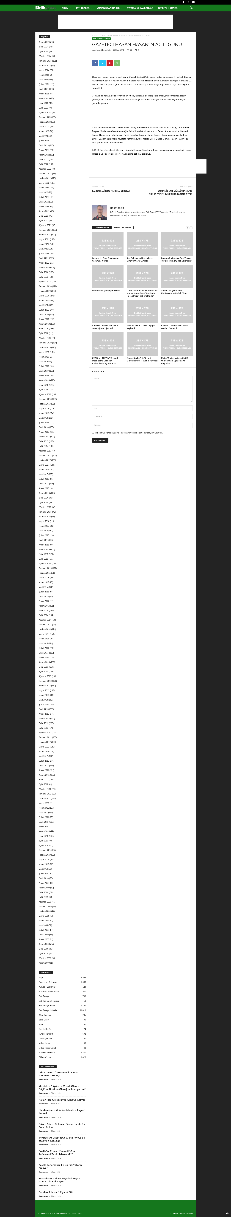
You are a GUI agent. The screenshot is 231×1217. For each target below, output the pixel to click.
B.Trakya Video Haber (49, 991)
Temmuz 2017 (45, 455)
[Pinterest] (110, 63)
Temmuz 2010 (45, 850)
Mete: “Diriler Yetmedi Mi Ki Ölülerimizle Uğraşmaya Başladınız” (174, 361)
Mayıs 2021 (44, 239)
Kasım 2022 (44, 155)
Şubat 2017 (44, 479)
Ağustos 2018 (45, 394)
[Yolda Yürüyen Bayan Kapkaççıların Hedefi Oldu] (177, 276)
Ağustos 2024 (45, 56)
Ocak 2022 (44, 202)
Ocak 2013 (44, 709)
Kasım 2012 (44, 718)
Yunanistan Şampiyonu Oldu (106, 290)
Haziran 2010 (45, 855)
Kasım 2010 (44, 831)
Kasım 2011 (44, 775)
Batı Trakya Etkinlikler (49, 1001)
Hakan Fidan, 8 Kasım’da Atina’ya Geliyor (62, 1099)
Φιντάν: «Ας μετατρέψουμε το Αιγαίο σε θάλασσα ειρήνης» (62, 1139)
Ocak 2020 (44, 314)
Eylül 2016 (43, 502)
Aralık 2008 (44, 939)
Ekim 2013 (43, 667)
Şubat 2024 (44, 84)
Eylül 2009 (43, 897)
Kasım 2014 (44, 606)
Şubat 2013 (44, 704)
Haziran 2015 (45, 573)
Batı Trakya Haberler (110, 35)
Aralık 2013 (44, 657)
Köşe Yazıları (45, 1015)
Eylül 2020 (43, 277)
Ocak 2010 (44, 878)
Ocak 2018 (44, 427)
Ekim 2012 (43, 723)
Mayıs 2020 (44, 296)
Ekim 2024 (43, 47)
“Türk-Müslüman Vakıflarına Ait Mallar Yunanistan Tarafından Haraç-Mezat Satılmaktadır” (142, 293)
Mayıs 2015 (44, 577)
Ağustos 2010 (45, 845)
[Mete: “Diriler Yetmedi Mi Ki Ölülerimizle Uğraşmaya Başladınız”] (177, 344)
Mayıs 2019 (44, 352)
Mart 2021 (43, 249)
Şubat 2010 (44, 873)
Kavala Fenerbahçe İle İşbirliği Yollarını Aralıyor (60, 1166)
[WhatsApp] (117, 63)
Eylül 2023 (43, 108)
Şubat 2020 (44, 310)
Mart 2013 (43, 700)
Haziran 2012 (45, 742)
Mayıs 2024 (44, 70)
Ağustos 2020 (45, 281)
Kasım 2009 (44, 888)
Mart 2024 (43, 79)
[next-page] (191, 227)
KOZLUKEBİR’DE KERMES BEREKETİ (111, 190)
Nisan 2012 (44, 751)
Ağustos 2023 (45, 112)
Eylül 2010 (43, 841)
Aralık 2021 (44, 206)
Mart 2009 (43, 925)
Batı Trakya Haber (47, 1005)
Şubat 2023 (44, 141)
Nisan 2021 (44, 244)
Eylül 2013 (43, 671)
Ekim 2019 (43, 328)
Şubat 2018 (44, 422)
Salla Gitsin (44, 1020)
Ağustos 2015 (45, 563)
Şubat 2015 (44, 592)
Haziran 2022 (45, 178)
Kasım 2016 (44, 493)
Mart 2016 (43, 530)
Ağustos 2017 (45, 451)
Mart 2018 (43, 418)
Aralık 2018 (44, 375)
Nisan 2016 (44, 526)
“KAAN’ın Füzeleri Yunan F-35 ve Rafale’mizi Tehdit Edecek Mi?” (57, 1153)
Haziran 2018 (45, 404)
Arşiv (65, 7)
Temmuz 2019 (45, 343)
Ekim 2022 (43, 159)
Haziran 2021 (45, 235)
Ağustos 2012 (45, 733)
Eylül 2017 (43, 446)
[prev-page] (187, 227)
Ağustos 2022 (45, 169)
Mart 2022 (43, 192)
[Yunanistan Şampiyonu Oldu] (108, 276)
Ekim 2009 (43, 892)
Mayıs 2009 (44, 916)
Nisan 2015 (44, 582)
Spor (41, 1024)
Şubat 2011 (44, 817)
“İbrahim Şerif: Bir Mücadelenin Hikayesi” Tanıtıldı (62, 1112)
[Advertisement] (115, 22)
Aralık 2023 (44, 94)
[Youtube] (193, 2)
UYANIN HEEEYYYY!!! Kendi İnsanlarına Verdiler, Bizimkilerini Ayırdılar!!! (105, 361)
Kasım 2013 (44, 662)
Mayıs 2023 (44, 126)
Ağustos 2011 (45, 789)
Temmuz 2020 (45, 286)
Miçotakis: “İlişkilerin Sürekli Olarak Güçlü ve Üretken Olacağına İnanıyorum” (62, 1088)
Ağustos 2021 (45, 225)
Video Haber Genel (47, 1048)
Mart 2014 (43, 643)
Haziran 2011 (44, 798)
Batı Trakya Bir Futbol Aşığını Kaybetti (141, 327)
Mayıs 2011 (44, 803)
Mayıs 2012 (44, 747)
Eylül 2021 (43, 220)
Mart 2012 (43, 756)
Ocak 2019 (44, 371)
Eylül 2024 (43, 51)
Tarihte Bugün (45, 1029)
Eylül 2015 (43, 559)
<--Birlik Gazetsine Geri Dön (181, 1213)
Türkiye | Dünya (168, 7)
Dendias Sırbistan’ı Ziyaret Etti (56, 1192)
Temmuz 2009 (45, 906)
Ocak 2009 (44, 935)
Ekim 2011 (43, 779)
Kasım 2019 (44, 324)
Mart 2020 (43, 305)
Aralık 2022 (44, 150)
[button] (191, 8)
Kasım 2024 (44, 42)
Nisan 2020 (44, 300)
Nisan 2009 (44, 920)
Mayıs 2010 (44, 859)
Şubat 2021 (44, 253)
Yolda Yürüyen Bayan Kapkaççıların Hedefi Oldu (174, 292)
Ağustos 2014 (45, 620)
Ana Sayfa (95, 35)
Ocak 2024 (44, 89)
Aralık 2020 (44, 263)
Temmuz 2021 (45, 230)
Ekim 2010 (43, 836)
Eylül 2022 (43, 164)
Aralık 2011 (44, 770)
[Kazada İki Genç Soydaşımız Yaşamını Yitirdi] (108, 244)
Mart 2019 (43, 361)
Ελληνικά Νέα (45, 1057)
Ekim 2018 (43, 385)
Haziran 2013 (45, 686)
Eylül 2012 (43, 728)
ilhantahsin (106, 50)
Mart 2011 (43, 812)
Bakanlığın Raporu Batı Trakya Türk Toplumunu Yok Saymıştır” (176, 259)
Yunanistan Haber (108, 7)
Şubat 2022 (44, 197)
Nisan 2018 (44, 413)
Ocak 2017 (44, 484)
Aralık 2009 (44, 883)
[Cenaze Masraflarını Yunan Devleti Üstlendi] (177, 311)
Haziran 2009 (45, 911)
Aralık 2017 (44, 432)
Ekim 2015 (43, 554)
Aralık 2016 (44, 488)
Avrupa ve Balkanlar (140, 7)
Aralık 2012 (44, 714)
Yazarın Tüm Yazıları (122, 227)
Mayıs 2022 (44, 183)
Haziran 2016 (45, 516)
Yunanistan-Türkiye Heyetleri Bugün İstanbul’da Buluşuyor (59, 1180)
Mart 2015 (43, 587)
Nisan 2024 (44, 75)
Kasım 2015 (44, 549)
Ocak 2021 (44, 258)
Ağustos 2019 (45, 338)
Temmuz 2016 (45, 512)
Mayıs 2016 (44, 521)
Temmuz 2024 (45, 61)
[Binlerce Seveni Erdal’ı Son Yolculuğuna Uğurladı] (108, 311)
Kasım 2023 (44, 98)
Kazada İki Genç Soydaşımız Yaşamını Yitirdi (105, 259)
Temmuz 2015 (45, 568)
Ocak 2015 (44, 596)
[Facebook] (184, 2)
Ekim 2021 (43, 216)
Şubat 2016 (44, 535)
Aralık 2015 (44, 545)
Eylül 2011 (43, 784)
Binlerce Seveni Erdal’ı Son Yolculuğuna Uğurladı (105, 327)
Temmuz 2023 (45, 117)
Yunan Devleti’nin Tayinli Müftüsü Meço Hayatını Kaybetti (142, 359)
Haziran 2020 (45, 291)
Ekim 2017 (43, 441)
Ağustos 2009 (45, 902)
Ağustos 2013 (45, 676)
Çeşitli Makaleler (102, 227)
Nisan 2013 (44, 695)
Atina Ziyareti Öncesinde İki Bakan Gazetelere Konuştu (58, 1074)
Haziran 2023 (45, 122)
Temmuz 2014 (45, 624)
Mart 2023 (43, 136)
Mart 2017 (43, 474)
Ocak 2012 (44, 765)
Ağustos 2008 (45, 958)
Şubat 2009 (44, 930)
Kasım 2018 (44, 380)
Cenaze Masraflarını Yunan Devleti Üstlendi (174, 327)
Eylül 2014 (43, 615)
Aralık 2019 (44, 319)
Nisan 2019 (44, 357)
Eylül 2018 (43, 390)
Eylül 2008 (43, 953)
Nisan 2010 (44, 864)
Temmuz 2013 (45, 681)
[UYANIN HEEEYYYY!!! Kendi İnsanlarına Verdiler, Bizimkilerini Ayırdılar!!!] (108, 344)
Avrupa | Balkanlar (47, 987)
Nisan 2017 (44, 469)
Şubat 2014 (44, 648)
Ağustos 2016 (45, 507)
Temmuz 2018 (45, 399)
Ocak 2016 (44, 540)
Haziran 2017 (45, 460)
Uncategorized (45, 1038)
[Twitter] (188, 2)
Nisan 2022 (44, 188)
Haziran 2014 (45, 629)
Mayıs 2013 (44, 690)
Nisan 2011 (44, 808)
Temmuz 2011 (45, 794)
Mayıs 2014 (44, 634)
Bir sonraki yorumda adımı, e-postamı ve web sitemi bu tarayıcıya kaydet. (129, 433)
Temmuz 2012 (45, 737)
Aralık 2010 (44, 826)
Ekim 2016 (43, 498)
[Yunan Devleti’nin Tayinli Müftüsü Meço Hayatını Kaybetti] (142, 344)
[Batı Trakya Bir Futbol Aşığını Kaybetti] (142, 311)
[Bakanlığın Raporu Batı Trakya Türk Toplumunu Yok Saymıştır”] (177, 244)
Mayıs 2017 (44, 465)
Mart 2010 (43, 869)
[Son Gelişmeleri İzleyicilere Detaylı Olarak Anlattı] (142, 244)
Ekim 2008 (43, 949)
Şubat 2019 (44, 366)
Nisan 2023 (44, 131)
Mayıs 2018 (44, 408)
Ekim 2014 (43, 610)
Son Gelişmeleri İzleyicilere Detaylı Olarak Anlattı (140, 259)
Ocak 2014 (44, 653)
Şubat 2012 (44, 761)
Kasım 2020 (44, 267)
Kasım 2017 (44, 437)
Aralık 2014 (44, 601)
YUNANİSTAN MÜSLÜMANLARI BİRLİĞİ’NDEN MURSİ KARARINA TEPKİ (170, 192)
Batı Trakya (82, 7)
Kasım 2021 (44, 211)
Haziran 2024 (45, 65)
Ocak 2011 (43, 822)
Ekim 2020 (43, 272)
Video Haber (44, 1043)
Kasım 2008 (44, 944)
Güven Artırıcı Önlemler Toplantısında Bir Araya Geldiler (62, 1125)
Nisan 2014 (44, 639)
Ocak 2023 (44, 145)
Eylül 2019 (43, 333)
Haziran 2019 (45, 347)
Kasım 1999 (44, 963)
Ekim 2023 (43, 103)
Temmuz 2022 (45, 173)
